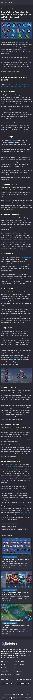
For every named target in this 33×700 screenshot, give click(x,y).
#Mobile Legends (12, 524)
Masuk (3, 664)
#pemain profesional (22, 529)
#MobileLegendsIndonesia (8, 529)
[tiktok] (11, 683)
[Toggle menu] (2, 3)
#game (3, 524)
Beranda (3, 668)
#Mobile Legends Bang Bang (9, 526)
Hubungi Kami (23, 683)
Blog (2, 8)
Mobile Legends (20, 42)
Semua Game (5, 671)
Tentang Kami (6, 698)
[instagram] (3, 683)
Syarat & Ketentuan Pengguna (21, 698)
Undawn (17, 674)
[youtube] (7, 683)
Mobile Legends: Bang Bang (12, 8)
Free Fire (17, 668)
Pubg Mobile (18, 671)
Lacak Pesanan (6, 674)
